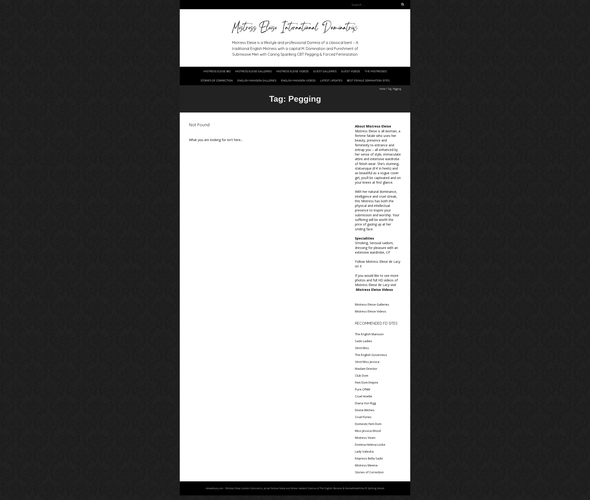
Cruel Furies (363, 417)
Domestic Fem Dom (368, 424)
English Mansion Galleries (256, 80)
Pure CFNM (362, 389)
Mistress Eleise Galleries (253, 71)
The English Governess (371, 355)
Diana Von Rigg (365, 403)
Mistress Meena (366, 465)
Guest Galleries (324, 71)
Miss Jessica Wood (368, 431)
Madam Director (366, 369)
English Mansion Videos (298, 80)
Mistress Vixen (365, 438)
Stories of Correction (217, 80)
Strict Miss (362, 348)
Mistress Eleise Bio (217, 71)
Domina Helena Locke (370, 444)
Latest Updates (331, 80)
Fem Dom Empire (366, 382)
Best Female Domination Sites (368, 80)
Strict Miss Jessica (367, 362)
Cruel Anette (363, 396)
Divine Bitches (365, 410)
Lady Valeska (364, 451)
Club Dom (361, 375)
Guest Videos (350, 71)
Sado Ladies (363, 341)
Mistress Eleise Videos (292, 71)
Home (382, 88)
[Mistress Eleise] (295, 20)
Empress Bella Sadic (369, 458)
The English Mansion (369, 334)
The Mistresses (376, 71)
